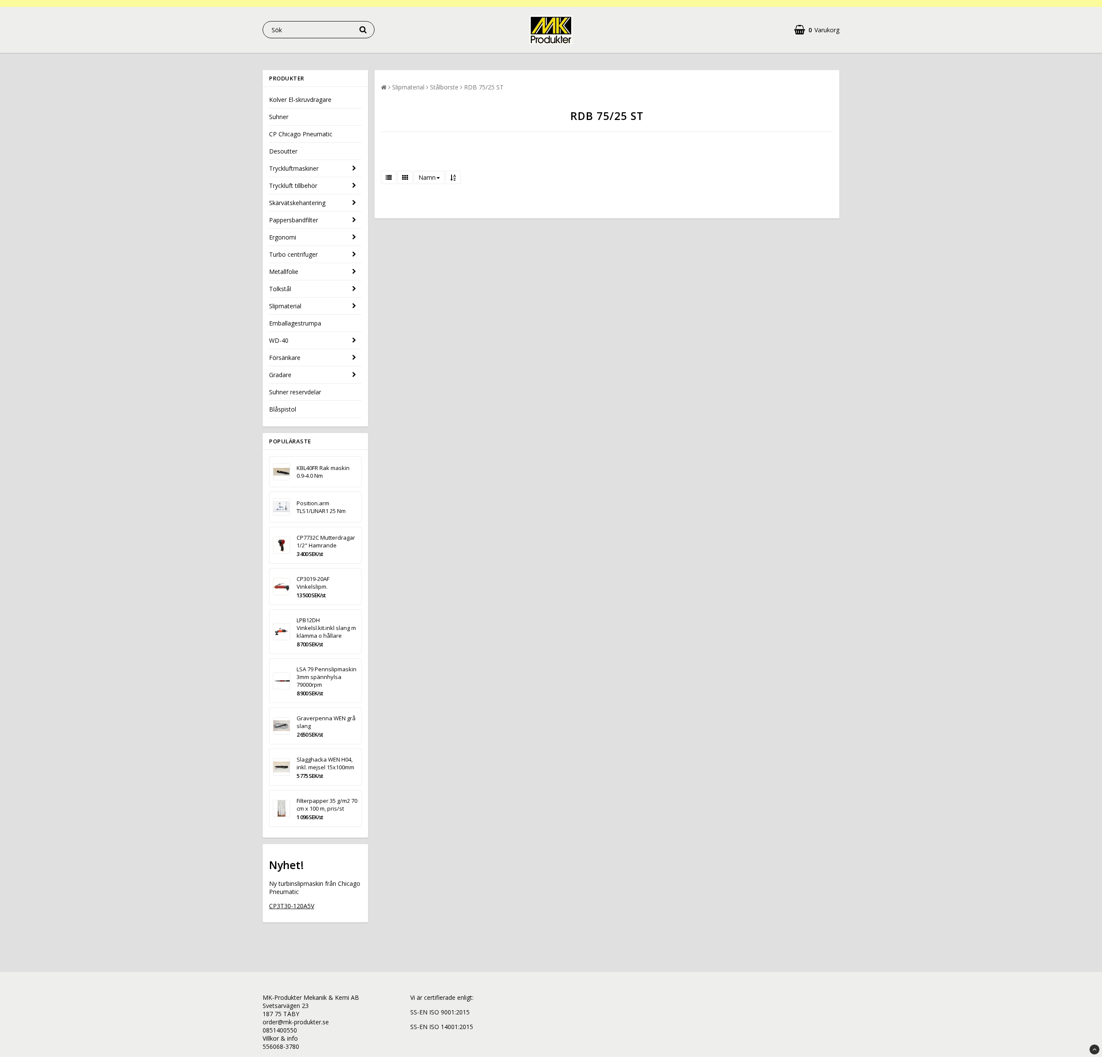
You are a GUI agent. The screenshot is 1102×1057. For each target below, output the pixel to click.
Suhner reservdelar (295, 392)
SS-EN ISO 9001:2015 (440, 1012)
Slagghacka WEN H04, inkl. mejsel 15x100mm (325, 763)
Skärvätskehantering (297, 203)
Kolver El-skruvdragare (300, 99)
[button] (816, 30)
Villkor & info (280, 1038)
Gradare (280, 375)
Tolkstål (280, 289)
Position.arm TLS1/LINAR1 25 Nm (321, 507)
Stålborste (444, 87)
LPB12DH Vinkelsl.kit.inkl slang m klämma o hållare (326, 627)
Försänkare (284, 357)
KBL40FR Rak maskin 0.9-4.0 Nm (323, 471)
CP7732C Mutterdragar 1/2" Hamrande (326, 541)
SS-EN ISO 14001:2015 (441, 1027)
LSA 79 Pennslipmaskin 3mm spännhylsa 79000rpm (326, 676)
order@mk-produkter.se (296, 1022)
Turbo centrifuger (293, 254)
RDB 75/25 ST (484, 87)
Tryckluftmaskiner (294, 168)
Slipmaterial (285, 306)
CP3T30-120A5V (291, 906)
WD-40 (278, 340)
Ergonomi (282, 237)
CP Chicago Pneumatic (300, 134)
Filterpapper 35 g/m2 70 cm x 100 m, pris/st (327, 804)
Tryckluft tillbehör (293, 185)
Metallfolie (283, 271)
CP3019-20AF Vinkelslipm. (313, 582)
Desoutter (283, 151)
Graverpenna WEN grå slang (326, 722)
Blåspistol (282, 409)
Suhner (278, 117)
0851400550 (280, 1030)
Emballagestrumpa (295, 323)
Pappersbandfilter (293, 220)
